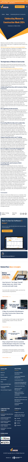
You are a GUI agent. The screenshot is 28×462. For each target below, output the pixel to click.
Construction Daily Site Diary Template (7, 415)
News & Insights (4, 377)
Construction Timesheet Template (6, 429)
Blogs (7, 14)
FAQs (2, 381)
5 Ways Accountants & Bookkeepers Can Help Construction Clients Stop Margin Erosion (13, 313)
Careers (2, 374)
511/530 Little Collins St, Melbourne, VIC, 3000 (20, 415)
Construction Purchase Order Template (6, 425)
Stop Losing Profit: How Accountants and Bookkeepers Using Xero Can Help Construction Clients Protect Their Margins (13, 344)
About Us (3, 372)
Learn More (12, 2)
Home (3, 14)
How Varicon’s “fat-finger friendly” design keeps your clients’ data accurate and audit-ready (12, 284)
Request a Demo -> (7, 230)
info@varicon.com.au (19, 412)
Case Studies (3, 379)
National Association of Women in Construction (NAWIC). (13, 47)
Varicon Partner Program (6, 390)
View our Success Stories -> (8, 256)
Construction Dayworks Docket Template (6, 418)
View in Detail (5, 296)
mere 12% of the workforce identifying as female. (12, 68)
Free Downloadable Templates (5, 387)
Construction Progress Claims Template (6, 422)
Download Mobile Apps (6, 384)
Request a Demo (19, 6)
